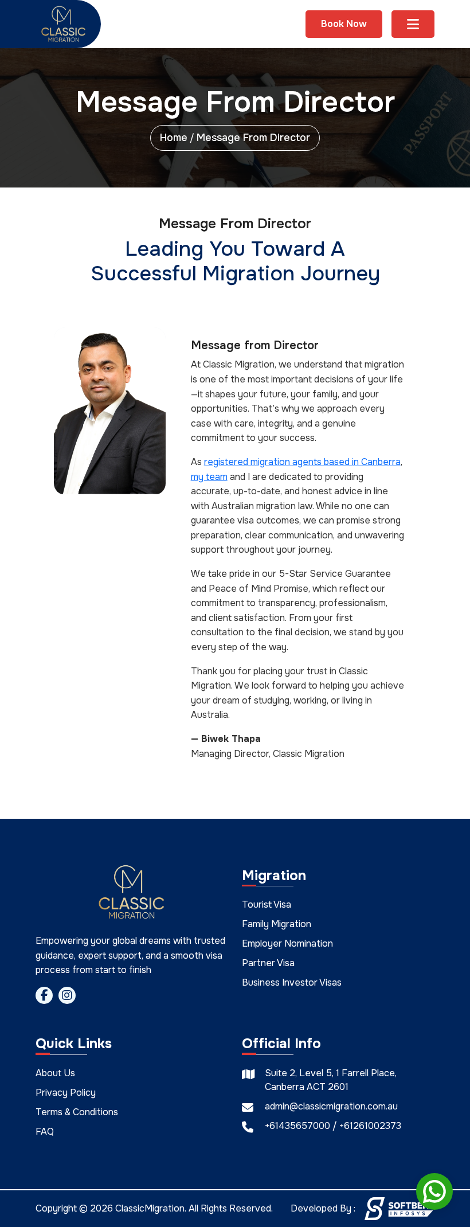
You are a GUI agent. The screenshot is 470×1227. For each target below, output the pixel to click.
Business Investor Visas (292, 983)
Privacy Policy (66, 1093)
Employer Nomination (287, 944)
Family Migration (276, 925)
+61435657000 (298, 1126)
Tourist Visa (266, 905)
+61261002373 (370, 1126)
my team (209, 477)
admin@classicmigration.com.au (331, 1106)
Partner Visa (268, 964)
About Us (55, 1073)
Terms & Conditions (77, 1112)
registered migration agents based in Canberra (302, 462)
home (173, 137)
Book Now (344, 24)
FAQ (45, 1132)
